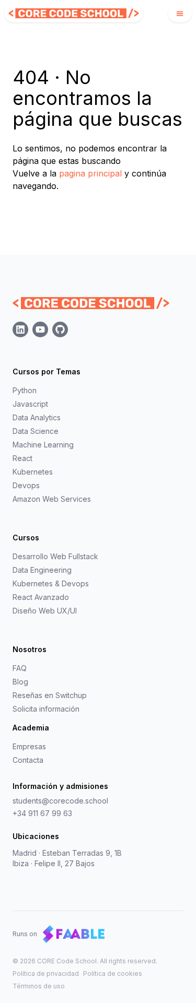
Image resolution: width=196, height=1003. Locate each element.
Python (25, 390)
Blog (20, 681)
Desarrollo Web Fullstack (55, 556)
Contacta (28, 760)
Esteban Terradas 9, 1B (82, 852)
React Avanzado (41, 597)
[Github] (60, 329)
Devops (26, 485)
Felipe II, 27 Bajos (64, 863)
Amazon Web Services (52, 498)
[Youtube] (40, 329)
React (22, 458)
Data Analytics (37, 417)
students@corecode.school (60, 800)
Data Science (36, 431)
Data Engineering (42, 569)
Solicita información (46, 708)
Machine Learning (43, 444)
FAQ (20, 668)
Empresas (29, 746)
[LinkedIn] (20, 329)
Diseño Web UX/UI (45, 610)
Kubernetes (33, 471)
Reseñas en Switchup (50, 695)
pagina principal (90, 173)
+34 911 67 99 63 (42, 813)
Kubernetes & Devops (51, 583)
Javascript (30, 403)
